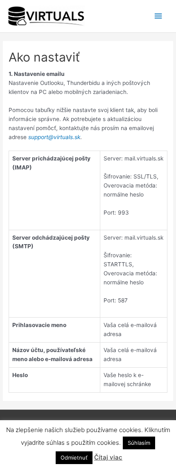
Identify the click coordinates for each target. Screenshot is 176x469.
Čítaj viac (108, 457)
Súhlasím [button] (139, 442)
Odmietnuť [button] (74, 457)
